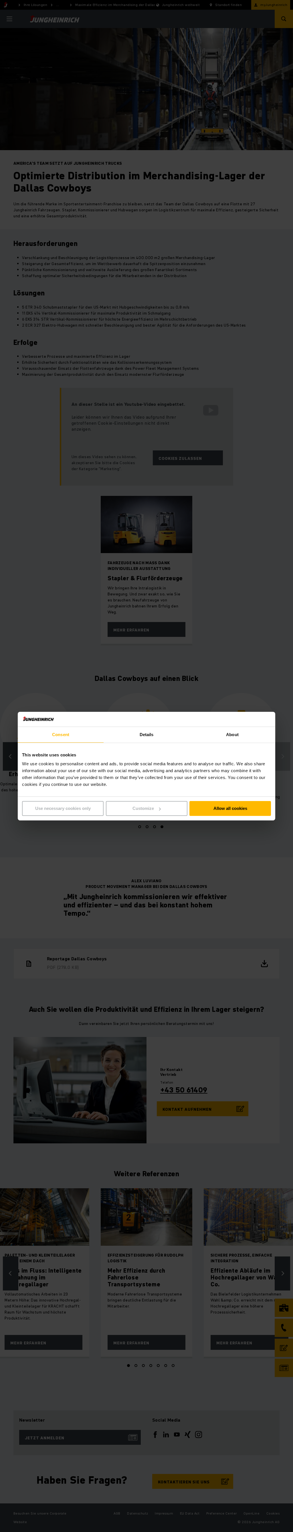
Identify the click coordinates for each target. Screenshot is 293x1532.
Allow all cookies (230, 808)
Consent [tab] (60, 734)
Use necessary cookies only (63, 808)
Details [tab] (147, 734)
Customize (143, 808)
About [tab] (232, 734)
